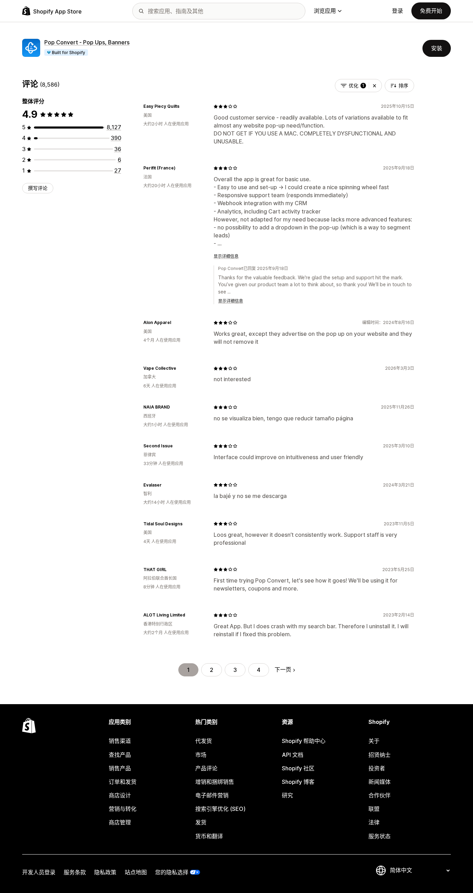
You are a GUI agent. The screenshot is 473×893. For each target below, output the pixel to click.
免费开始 (431, 10)
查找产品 (120, 754)
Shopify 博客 (298, 781)
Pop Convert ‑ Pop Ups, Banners (87, 42)
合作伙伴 (379, 795)
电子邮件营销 (212, 795)
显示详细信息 (226, 256)
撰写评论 (37, 188)
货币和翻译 (209, 836)
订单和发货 (122, 781)
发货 (200, 822)
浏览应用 (325, 10)
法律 (374, 822)
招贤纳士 (379, 754)
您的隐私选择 (171, 872)
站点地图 (136, 872)
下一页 (283, 669)
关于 (374, 740)
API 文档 (292, 754)
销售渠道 (120, 740)
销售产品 (120, 768)
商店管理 (120, 822)
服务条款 (75, 872)
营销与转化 (122, 808)
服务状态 (379, 836)
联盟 (374, 808)
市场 (200, 754)
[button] (374, 85)
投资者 (376, 768)
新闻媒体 (379, 781)
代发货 (203, 740)
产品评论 (206, 768)
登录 (397, 10)
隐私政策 (105, 872)
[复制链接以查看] (183, 106)
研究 (287, 795)
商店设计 (120, 795)
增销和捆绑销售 (214, 781)
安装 (436, 48)
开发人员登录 (38, 872)
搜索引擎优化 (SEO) (220, 808)
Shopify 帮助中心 (303, 740)
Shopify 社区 (298, 768)
